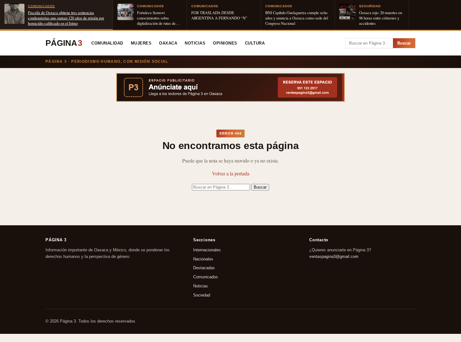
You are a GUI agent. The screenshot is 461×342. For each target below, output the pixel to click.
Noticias (195, 43)
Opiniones (225, 43)
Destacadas (204, 268)
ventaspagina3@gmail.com (333, 256)
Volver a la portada (230, 173)
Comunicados (205, 277)
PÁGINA (63, 43)
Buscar (404, 43)
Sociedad (201, 295)
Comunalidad (107, 43)
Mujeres (141, 43)
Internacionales (207, 250)
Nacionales (203, 259)
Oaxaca (168, 43)
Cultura (255, 43)
